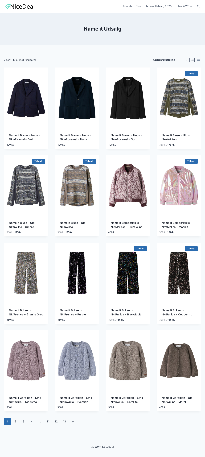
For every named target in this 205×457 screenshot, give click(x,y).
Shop (139, 6)
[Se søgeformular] (198, 6)
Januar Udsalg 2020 (158, 6)
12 (56, 421)
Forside (127, 6)
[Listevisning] (198, 60)
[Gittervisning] (192, 60)
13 (64, 421)
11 (48, 421)
